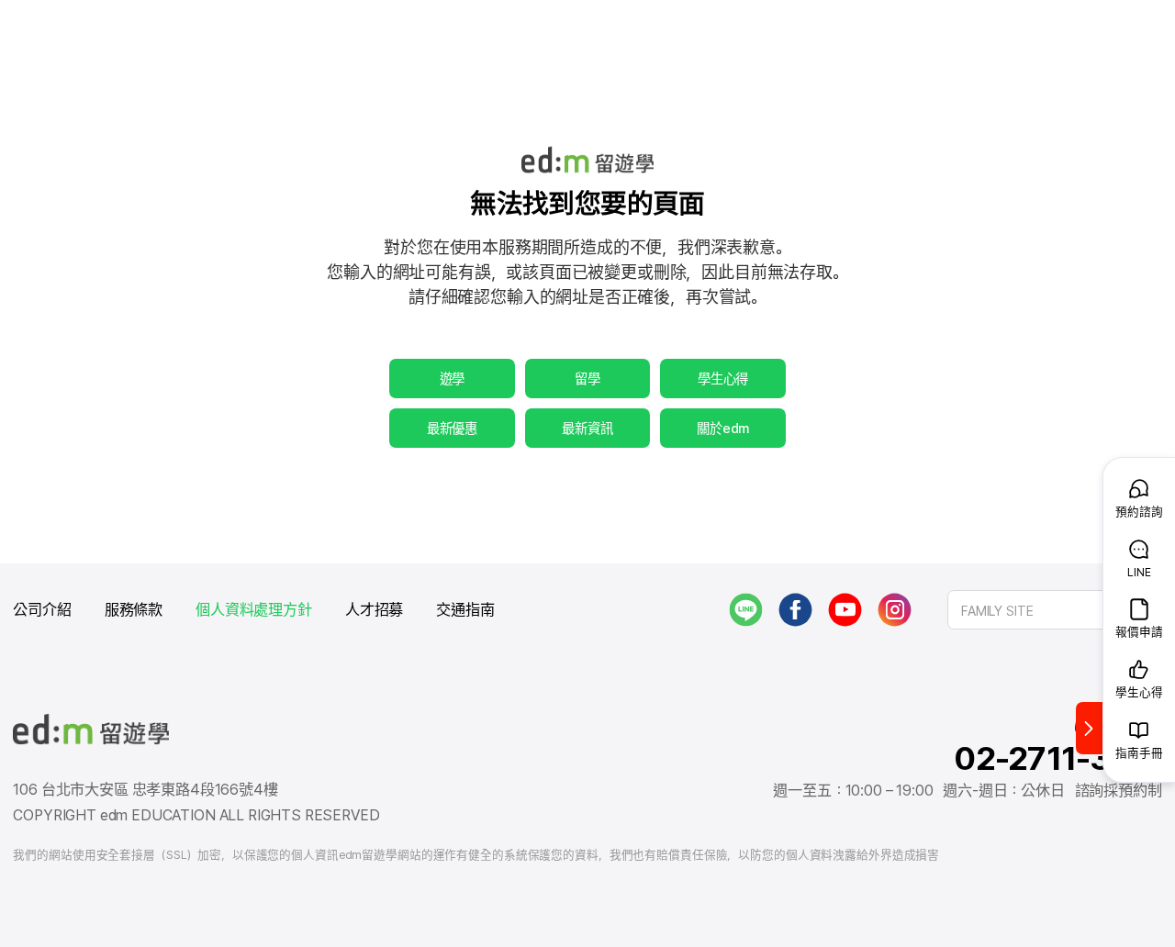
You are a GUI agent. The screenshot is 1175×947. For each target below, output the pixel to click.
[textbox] (1054, 610)
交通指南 (465, 609)
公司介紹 (42, 609)
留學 (587, 378)
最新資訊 (587, 428)
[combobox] (1054, 609)
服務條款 (133, 609)
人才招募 (374, 609)
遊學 (452, 378)
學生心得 (723, 378)
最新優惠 (452, 428)
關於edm (723, 428)
